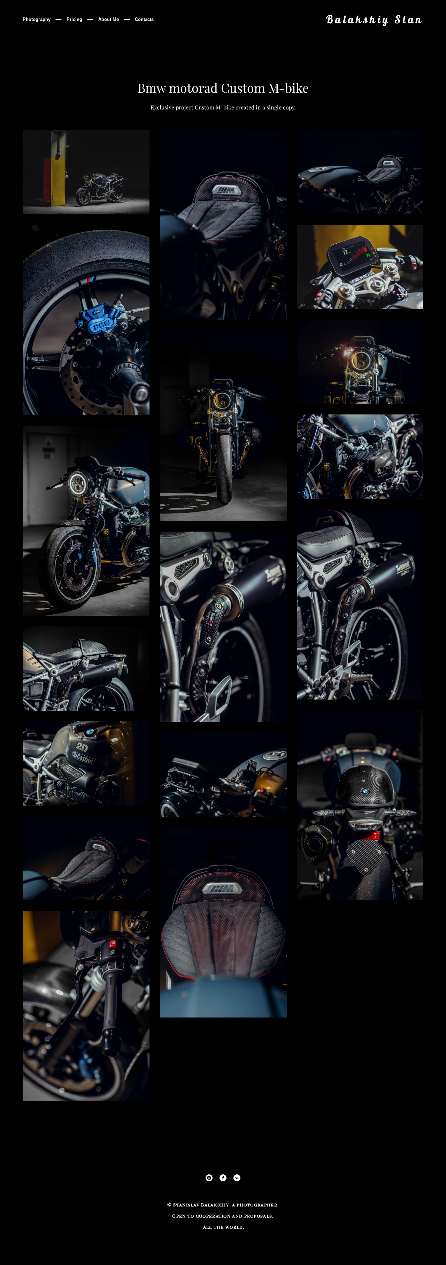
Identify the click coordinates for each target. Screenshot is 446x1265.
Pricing (74, 19)
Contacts (144, 19)
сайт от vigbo (409, 1248)
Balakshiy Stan (374, 19)
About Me (108, 19)
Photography (37, 19)
